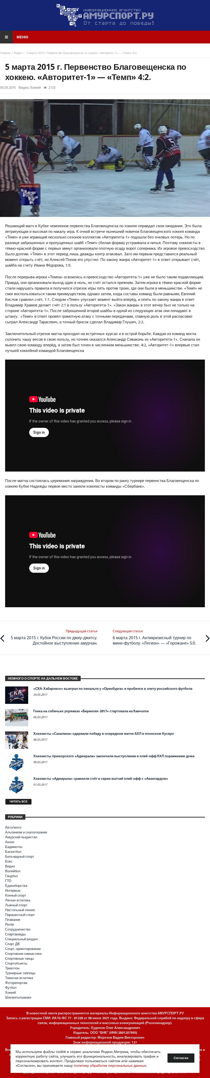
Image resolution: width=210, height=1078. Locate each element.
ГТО (8, 881)
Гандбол (11, 876)
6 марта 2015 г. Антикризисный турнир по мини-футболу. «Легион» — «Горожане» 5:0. (154, 637)
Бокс (9, 861)
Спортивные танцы (19, 958)
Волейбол (12, 871)
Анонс (10, 842)
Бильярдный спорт (19, 856)
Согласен (181, 1058)
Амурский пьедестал (21, 837)
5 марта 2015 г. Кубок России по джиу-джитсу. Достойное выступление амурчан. (54, 637)
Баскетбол (13, 852)
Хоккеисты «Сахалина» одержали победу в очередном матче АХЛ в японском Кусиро (103, 734)
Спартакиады (15, 934)
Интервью (12, 890)
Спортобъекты (16, 963)
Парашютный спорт (20, 915)
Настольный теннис (20, 910)
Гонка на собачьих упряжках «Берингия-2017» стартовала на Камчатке (91, 711)
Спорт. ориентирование (23, 949)
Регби (9, 924)
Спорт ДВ (12, 944)
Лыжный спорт (16, 905)
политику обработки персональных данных (110, 1065)
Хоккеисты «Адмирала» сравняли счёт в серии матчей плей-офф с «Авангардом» (100, 779)
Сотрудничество (17, 929)
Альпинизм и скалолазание (26, 832)
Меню (22, 37)
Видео (18, 53)
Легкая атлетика (17, 900)
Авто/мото (13, 827)
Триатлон (12, 968)
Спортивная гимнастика (23, 954)
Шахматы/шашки (18, 997)
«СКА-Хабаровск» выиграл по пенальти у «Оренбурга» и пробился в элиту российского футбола (112, 689)
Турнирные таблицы (20, 973)
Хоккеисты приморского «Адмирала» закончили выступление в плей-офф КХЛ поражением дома (113, 756)
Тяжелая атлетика (19, 978)
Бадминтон (13, 847)
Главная (5, 53)
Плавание (12, 920)
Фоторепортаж (16, 983)
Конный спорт (15, 895)
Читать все (18, 801)
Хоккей (35, 87)
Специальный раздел (21, 939)
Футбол (11, 988)
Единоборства (16, 886)
